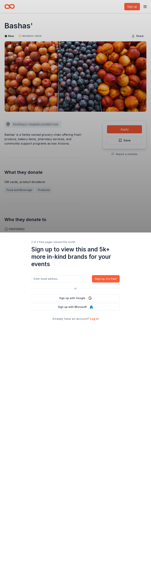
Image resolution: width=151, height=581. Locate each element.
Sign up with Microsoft (72, 306)
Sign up (106, 278)
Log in (94, 319)
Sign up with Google (72, 298)
